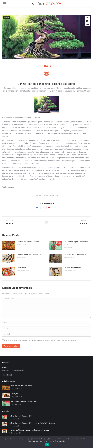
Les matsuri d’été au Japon (28, 242)
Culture (6, 17)
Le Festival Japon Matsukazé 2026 (76, 243)
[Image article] (8, 245)
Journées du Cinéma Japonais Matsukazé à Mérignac (29, 430)
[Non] (90, 442)
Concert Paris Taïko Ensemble (29, 255)
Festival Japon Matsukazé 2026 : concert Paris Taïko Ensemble (32, 423)
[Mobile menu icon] (4, 3)
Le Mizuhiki (21, 268)
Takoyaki (14, 394)
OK (47, 445)
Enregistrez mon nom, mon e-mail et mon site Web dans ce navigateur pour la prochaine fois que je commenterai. (40, 340)
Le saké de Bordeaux (72, 268)
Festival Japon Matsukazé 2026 (20, 416)
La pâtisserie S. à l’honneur (75, 255)
